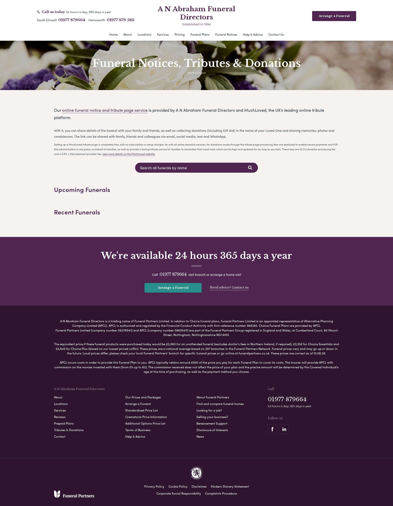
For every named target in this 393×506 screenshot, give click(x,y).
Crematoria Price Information (146, 417)
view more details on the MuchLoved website (128, 154)
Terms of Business (137, 430)
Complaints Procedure (221, 493)
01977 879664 (71, 20)
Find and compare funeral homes (220, 403)
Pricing (180, 34)
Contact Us (276, 34)
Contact (59, 436)
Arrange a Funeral (173, 288)
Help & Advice (253, 34)
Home (113, 34)
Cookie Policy (177, 486)
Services (163, 34)
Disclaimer (199, 486)
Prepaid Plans (64, 423)
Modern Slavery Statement (230, 486)
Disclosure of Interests (212, 430)
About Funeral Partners (212, 397)
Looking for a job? (209, 410)
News (200, 436)
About (127, 34)
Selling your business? (212, 417)
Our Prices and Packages (143, 397)
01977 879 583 (120, 20)
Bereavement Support (211, 423)
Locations (144, 34)
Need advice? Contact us (229, 287)
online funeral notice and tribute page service (105, 110)
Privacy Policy (154, 486)
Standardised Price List (141, 410)
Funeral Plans (200, 34)
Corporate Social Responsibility (178, 493)
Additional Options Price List (145, 423)
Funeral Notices (226, 34)
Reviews (60, 417)
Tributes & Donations (69, 430)
